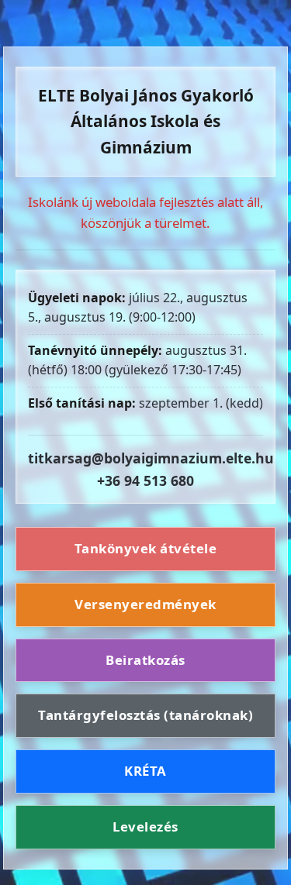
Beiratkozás (145, 660)
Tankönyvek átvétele (145, 548)
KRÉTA (145, 771)
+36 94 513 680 (145, 480)
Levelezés (145, 826)
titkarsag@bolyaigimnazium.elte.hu (151, 458)
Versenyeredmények (145, 604)
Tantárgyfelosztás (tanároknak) (145, 715)
